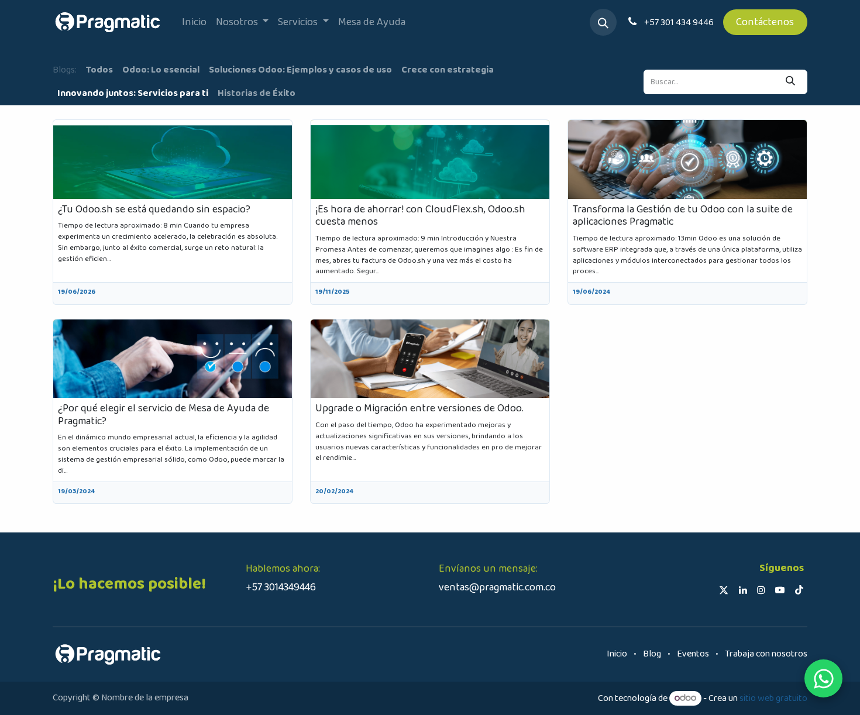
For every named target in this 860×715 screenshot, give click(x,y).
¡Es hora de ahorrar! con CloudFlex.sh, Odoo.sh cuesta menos (420, 216)
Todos (99, 70)
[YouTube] (780, 590)
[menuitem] (194, 22)
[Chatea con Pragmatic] (823, 678)
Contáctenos (765, 22)
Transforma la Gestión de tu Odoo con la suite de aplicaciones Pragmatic (683, 216)
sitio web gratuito (773, 698)
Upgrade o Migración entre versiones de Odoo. (419, 409)
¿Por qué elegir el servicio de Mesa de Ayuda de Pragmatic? (163, 415)
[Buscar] (790, 82)
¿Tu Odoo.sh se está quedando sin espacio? (154, 210)
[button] (603, 22)
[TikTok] (799, 590)
